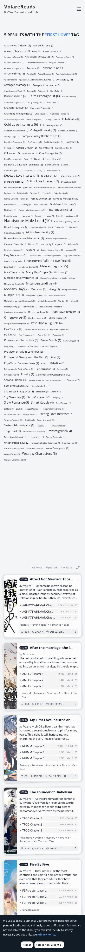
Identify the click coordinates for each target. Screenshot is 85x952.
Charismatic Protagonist (41, 108)
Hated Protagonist (16, 227)
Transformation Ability (34, 431)
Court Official (46, 147)
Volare (27, 585)
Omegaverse (15, 317)
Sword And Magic (45, 420)
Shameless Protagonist (19, 391)
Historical (25, 693)
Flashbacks (10, 210)
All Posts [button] (37, 567)
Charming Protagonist (18, 113)
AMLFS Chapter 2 (33, 680)
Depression (53, 170)
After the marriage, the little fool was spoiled (51, 648)
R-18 (44, 363)
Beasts (31, 91)
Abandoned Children (17, 45)
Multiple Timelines (47, 301)
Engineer (9, 193)
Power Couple (50, 340)
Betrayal (43, 91)
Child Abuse (41, 113)
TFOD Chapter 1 (32, 818)
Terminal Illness (57, 425)
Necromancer (30, 306)
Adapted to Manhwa (36, 62)
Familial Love (11, 198)
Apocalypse (10, 79)
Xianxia (42, 841)
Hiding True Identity (40, 232)
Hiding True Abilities (14, 233)
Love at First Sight (13, 261)
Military (73, 278)
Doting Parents (69, 182)
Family (24, 198)
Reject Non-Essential (49, 944)
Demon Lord (52, 164)
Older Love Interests (66, 311)
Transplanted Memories (15, 437)
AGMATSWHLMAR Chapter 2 (40, 611)
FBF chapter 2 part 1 (34, 902)
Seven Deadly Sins (41, 386)
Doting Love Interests (42, 181)
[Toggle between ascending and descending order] (78, 567)
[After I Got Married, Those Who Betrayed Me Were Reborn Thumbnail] (10, 606)
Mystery (50, 837)
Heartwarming (38, 227)
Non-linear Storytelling (15, 312)
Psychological (39, 624)
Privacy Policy (46, 934)
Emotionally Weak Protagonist (18, 187)
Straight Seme (30, 414)
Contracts (73, 141)
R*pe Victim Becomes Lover (21, 363)
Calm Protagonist (44, 96)
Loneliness (34, 255)
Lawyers (71, 250)
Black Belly (56, 91)
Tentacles (42, 425)
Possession (58, 335)
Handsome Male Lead (28, 221)
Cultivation (12, 153)
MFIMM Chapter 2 (33, 752)
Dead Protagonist (12, 159)
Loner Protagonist (52, 255)
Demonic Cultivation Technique (23, 164)
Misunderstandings (41, 283)
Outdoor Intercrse (37, 318)
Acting (36, 51)
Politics (10, 334)
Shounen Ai (54, 693)
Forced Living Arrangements (32, 210)
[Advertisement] (42, 512)
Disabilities (49, 175)
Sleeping (58, 397)
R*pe (55, 357)
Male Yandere (14, 272)
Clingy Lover (53, 119)
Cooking (9, 147)
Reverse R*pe (11, 374)
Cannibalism (69, 96)
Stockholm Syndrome (54, 408)
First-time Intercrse (63, 204)
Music (75, 301)
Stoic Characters (12, 414)
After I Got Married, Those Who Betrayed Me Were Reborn (51, 579)
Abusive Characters (17, 51)
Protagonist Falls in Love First (23, 351)
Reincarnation (45, 368)
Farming (26, 204)
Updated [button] (51, 567)
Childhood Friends (59, 113)
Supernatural (27, 841)
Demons (66, 164)
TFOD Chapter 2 (32, 824)
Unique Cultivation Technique (46, 443)
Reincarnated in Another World (18, 369)
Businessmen (15, 96)
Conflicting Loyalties (53, 142)
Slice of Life (70, 693)
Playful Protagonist (59, 329)
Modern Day (16, 289)
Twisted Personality (55, 437)
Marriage (61, 272)
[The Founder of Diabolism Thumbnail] (10, 821)
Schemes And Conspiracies (53, 374)
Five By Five (39, 864)
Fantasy (24, 624)
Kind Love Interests (13, 250)
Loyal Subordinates (28, 267)
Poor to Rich (44, 335)
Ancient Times (14, 73)
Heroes (73, 227)
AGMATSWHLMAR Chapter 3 (40, 617)
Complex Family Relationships (41, 135)
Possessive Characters (21, 340)
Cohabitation (71, 119)
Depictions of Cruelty (35, 170)
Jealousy (73, 244)
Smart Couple (42, 402)
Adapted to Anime (52, 51)
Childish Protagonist (14, 119)
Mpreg (54, 289)
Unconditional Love (16, 442)
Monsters (38, 289)
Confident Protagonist (14, 142)
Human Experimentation (58, 238)
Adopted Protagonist (14, 68)
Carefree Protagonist (14, 102)
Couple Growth (26, 147)
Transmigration (59, 430)
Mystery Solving (12, 306)
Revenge (62, 369)
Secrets (73, 380)
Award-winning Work (14, 91)
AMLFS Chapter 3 (33, 686)
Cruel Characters (63, 147)
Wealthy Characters (39, 453)
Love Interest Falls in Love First (47, 260)
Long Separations (71, 255)
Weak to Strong (12, 454)
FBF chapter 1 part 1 (34, 890)
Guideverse (72, 216)
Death (28, 159)
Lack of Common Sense (52, 250)
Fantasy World (11, 204)
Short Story (42, 391)
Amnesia (33, 68)
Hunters (33, 244)
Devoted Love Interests (21, 175)
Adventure (26, 837)
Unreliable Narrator (14, 448)
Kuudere (32, 249)
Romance (55, 624)
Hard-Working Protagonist (66, 221)
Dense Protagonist (13, 170)
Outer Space (58, 317)
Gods (50, 216)
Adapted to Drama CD (39, 56)
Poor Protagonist (27, 335)
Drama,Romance (29, 910)
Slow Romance (16, 402)
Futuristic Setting (60, 209)
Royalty (27, 374)
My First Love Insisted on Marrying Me (50, 720)
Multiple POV (14, 294)
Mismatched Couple (14, 284)
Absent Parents (43, 45)
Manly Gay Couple (39, 272)
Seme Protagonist (16, 385)
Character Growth (16, 107)
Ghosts (39, 216)
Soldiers (9, 408)
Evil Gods (22, 193)
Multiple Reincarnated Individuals (19, 301)
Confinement (35, 142)
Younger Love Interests (15, 459)
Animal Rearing (46, 74)
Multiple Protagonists (36, 295)
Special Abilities (33, 408)
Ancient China (53, 67)
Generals (27, 216)
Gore (59, 216)
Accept (27, 944)
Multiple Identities (71, 289)
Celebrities (53, 102)
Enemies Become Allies (44, 187)
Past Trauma (13, 329)
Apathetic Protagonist (66, 74)
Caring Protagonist (36, 102)
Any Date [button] (66, 567)
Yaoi (66, 624)
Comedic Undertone (68, 130)
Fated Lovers (41, 204)
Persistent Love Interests (36, 329)
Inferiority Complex (53, 243)
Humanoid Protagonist (15, 244)
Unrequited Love (34, 448)
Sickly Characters (39, 397)
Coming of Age (11, 136)
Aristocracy (64, 79)
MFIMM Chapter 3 (33, 758)
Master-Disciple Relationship (53, 278)
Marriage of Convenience (21, 277)
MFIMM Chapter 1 (33, 746)
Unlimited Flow (69, 443)
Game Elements (12, 216)
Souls (20, 408)
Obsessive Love (38, 312)
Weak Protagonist (57, 448)
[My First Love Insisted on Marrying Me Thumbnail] (10, 748)
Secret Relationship (55, 380)
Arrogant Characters (46, 85)
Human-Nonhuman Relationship (24, 238)
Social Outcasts (63, 403)
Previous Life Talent (28, 346)
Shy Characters (14, 397)
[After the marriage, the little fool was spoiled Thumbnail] (10, 676)
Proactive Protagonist (50, 346)
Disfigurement (14, 181)
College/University (43, 130)
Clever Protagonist (35, 119)
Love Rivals (10, 267)
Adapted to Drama (13, 57)
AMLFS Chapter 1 (33, 674)
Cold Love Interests (21, 124)
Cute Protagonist (50, 153)
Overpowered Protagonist (16, 323)
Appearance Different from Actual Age (36, 79)
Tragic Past (12, 430)
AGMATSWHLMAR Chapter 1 (40, 605)
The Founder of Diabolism (51, 792)
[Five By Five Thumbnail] (10, 891)
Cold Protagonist (51, 124)
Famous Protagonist (66, 198)
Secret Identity (36, 380)
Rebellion (57, 363)
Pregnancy (10, 346)
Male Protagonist (54, 266)
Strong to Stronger (13, 420)
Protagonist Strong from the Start (26, 357)
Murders (63, 301)
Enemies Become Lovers (69, 187)
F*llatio (46, 193)
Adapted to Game (65, 57)
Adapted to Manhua (14, 62)
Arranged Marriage (17, 84)
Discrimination (70, 175)
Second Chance (15, 379)
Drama (39, 837)
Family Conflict (41, 198)
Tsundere (37, 436)
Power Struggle (71, 340)
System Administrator (19, 425)
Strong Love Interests (56, 413)
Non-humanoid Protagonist (52, 306)
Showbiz (56, 391)
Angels (31, 74)
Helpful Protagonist (57, 227)
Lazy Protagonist (15, 255)
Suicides (29, 420)
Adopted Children (58, 62)
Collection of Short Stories (16, 130)
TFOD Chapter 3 (32, 830)
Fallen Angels (61, 193)
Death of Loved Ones (47, 158)
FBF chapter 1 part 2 (34, 896)
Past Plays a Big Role (47, 323)
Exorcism (35, 193)
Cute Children (29, 153)
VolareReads (19, 6)
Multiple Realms (57, 295)
